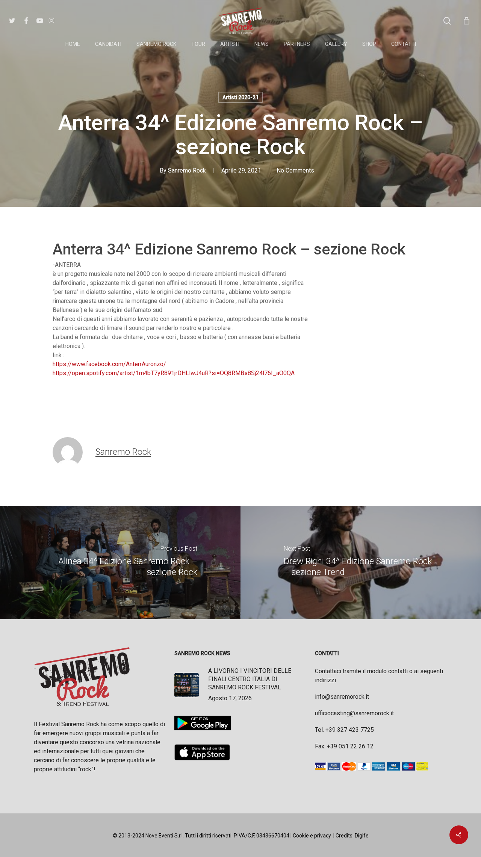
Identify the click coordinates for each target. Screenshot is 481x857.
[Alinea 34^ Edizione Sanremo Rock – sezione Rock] (120, 562)
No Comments (295, 170)
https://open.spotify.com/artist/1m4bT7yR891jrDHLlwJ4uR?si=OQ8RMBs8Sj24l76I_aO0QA (174, 373)
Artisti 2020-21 (240, 97)
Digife (362, 836)
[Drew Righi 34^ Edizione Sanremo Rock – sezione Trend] (360, 562)
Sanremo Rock (187, 170)
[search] (447, 21)
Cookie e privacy (312, 836)
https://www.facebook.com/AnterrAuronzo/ (109, 364)
